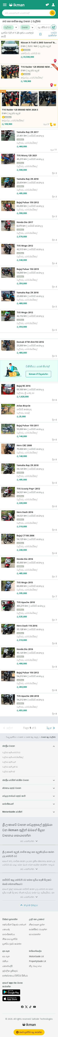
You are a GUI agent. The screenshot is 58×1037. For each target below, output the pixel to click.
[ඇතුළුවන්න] (53, 4)
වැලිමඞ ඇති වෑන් (9, 762)
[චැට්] (47, 4)
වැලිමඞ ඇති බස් (8, 771)
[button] (48, 34)
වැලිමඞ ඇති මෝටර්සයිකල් (12, 757)
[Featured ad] (55, 84)
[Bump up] (51, 124)
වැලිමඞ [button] (7, 27)
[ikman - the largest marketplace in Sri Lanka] (16, 4)
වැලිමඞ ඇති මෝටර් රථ (11, 752)
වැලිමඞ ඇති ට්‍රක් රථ (10, 766)
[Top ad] (55, 60)
